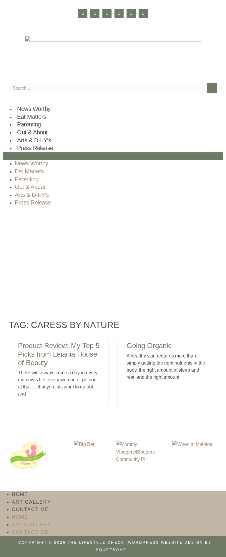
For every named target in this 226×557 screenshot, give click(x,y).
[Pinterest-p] (119, 13)
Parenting (29, 124)
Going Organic (149, 346)
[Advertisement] (113, 254)
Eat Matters (31, 116)
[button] (113, 156)
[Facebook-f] (82, 13)
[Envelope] (143, 13)
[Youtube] (131, 13)
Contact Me (30, 509)
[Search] (212, 88)
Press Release (35, 148)
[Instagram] (94, 13)
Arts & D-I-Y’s (34, 140)
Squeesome (111, 550)
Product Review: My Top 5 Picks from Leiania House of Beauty (58, 354)
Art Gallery (31, 502)
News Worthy (34, 109)
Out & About (32, 132)
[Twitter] (107, 13)
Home (20, 494)
